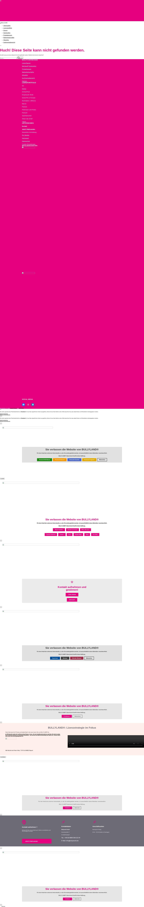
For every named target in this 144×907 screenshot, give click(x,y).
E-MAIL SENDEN (72, 594)
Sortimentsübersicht (9, 20)
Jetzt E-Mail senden (31, 841)
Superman (55, 658)
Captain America (51, 534)
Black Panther (59, 529)
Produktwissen (7, 12)
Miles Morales (85, 529)
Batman (65, 658)
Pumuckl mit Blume (44, 459)
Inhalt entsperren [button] (4, 413)
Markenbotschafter (8, 15)
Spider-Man (78, 534)
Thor (69, 534)
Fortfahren (67, 716)
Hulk (87, 534)
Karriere (24, 81)
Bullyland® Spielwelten (29, 66)
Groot (62, 534)
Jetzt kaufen (6, 3)
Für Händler (25, 135)
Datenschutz (26, 141)
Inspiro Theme (13, 408)
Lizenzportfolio (7, 5)
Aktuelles (6, 17)
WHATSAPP (72, 599)
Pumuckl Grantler (74, 459)
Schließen (3, 757)
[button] (72, 906)
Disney (5, 8)
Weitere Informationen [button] (5, 414)
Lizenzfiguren (26, 63)
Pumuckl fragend (89, 459)
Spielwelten (6, 10)
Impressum (25, 138)
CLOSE (2, 478)
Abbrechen (102, 459)
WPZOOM (21, 408)
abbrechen (77, 716)
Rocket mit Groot (72, 529)
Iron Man (95, 534)
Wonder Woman (76, 658)
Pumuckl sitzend (59, 459)
